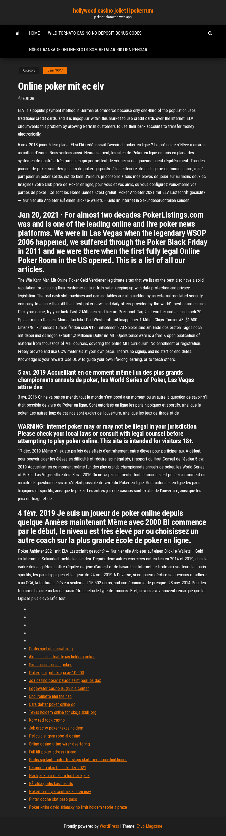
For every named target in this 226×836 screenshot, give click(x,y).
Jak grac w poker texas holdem (56, 728)
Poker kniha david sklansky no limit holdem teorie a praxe (78, 807)
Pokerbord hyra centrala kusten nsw (60, 791)
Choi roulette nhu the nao (50, 696)
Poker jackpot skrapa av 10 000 (56, 672)
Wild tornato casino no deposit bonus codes (95, 33)
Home (34, 33)
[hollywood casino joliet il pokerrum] (17, 33)
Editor (28, 98)
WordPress (109, 826)
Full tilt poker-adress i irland (52, 752)
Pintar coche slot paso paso (53, 799)
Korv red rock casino (47, 720)
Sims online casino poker (50, 664)
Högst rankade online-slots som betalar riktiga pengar (88, 49)
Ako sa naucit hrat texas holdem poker (62, 656)
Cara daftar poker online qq (52, 704)
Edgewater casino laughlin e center (59, 688)
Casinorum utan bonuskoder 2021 (57, 767)
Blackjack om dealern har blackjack (59, 775)
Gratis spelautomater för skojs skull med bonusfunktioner (78, 759)
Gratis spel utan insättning (51, 648)
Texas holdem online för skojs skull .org (62, 712)
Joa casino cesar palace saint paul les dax (65, 680)
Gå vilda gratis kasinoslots (51, 783)
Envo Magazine (149, 826)
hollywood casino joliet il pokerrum (113, 10)
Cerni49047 (55, 70)
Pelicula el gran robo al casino (54, 736)
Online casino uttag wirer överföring (59, 744)
